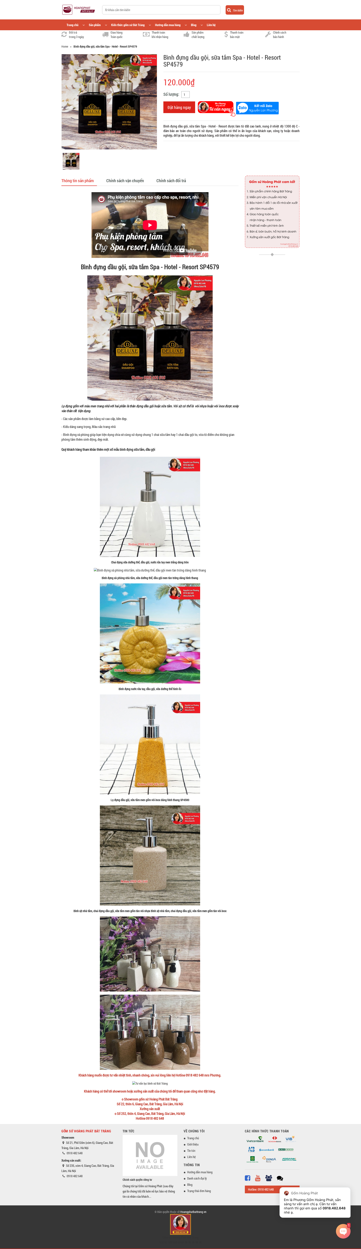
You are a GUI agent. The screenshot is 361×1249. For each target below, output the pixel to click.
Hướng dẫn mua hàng (167, 25)
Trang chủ (72, 25)
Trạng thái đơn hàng (199, 1191)
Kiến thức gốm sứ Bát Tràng (128, 25)
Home (64, 46)
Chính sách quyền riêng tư (137, 1180)
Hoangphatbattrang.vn (193, 1212)
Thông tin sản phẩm (77, 180)
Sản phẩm (95, 25)
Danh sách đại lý (197, 1178)
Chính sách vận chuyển (125, 180)
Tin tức (191, 1150)
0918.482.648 (334, 1208)
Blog (193, 25)
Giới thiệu (192, 1144)
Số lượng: (171, 94)
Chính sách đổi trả (171, 180)
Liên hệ (211, 25)
